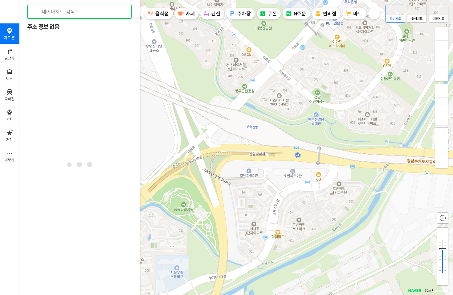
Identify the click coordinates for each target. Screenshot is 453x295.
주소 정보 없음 (43, 27)
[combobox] (80, 11)
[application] (236, 147)
